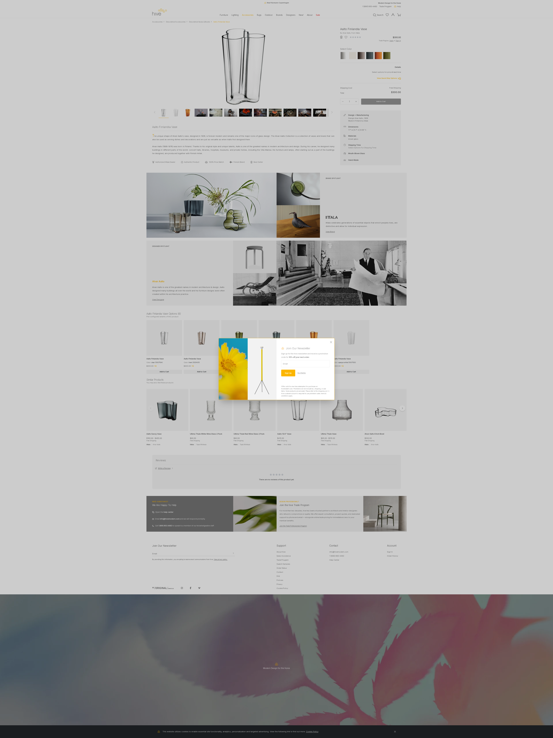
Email (285, 363)
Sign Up (288, 373)
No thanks (302, 373)
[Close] (331, 342)
